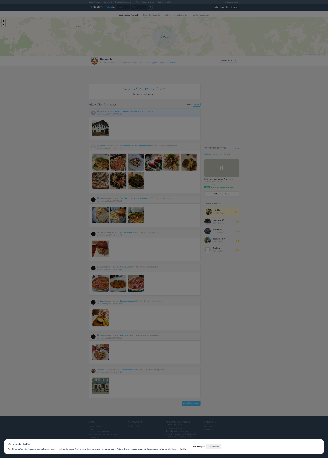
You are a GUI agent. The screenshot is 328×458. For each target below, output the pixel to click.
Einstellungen (198, 447)
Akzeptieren (213, 447)
